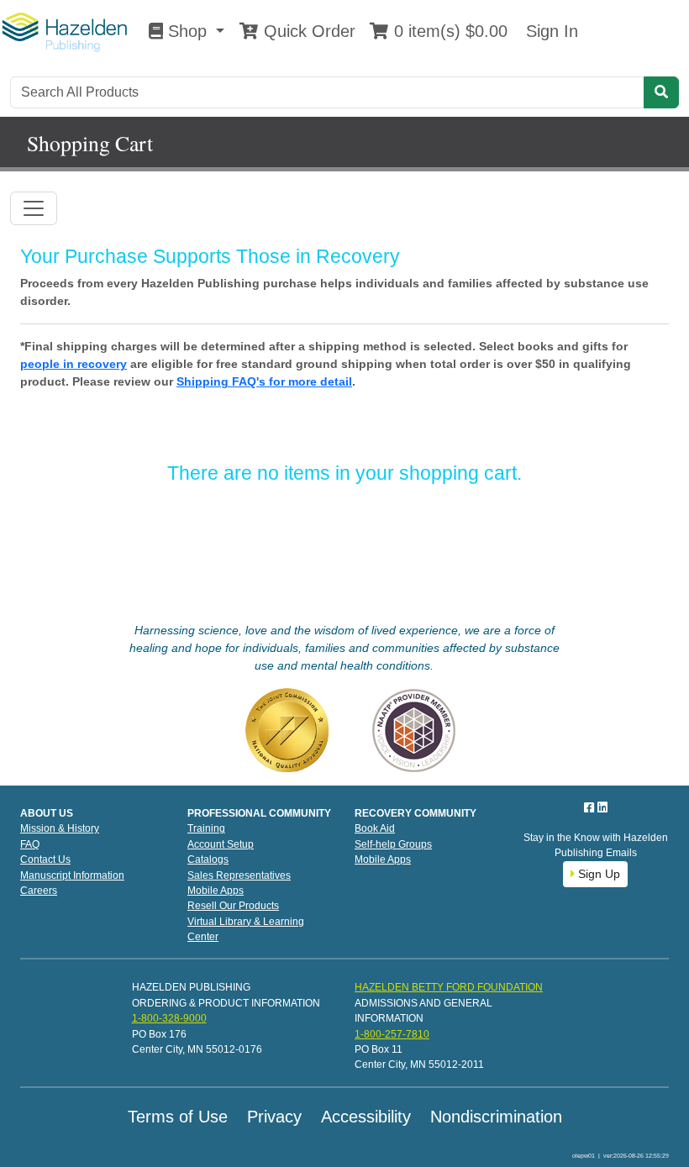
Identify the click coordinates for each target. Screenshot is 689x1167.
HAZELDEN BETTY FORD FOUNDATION (449, 987)
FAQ (29, 844)
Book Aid (375, 828)
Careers (38, 890)
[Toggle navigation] (33, 208)
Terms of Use (178, 1116)
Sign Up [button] (597, 874)
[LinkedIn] (602, 807)
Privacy (274, 1116)
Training (206, 828)
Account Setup (220, 844)
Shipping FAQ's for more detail (264, 381)
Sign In (549, 31)
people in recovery (73, 364)
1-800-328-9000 (169, 1018)
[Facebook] (590, 807)
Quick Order (307, 31)
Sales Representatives (239, 875)
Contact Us (45, 859)
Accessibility (366, 1116)
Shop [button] (187, 31)
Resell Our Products (233, 906)
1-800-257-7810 (392, 1034)
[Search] (661, 92)
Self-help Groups (393, 844)
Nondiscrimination (496, 1116)
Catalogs (208, 859)
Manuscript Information (72, 875)
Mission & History (59, 828)
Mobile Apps (215, 890)
